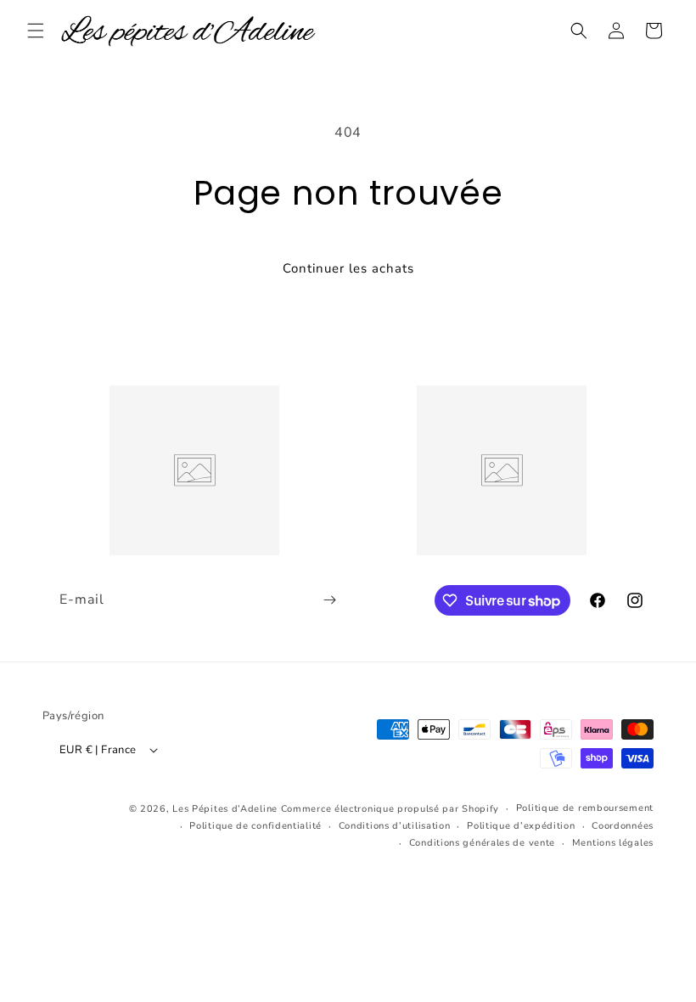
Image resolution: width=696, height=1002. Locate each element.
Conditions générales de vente (482, 842)
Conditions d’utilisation (395, 825)
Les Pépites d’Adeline (226, 808)
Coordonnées (623, 825)
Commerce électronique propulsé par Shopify (390, 808)
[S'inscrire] (329, 600)
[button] (35, 30)
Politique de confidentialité (255, 825)
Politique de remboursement (585, 808)
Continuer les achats (348, 268)
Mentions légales (613, 842)
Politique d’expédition (521, 825)
